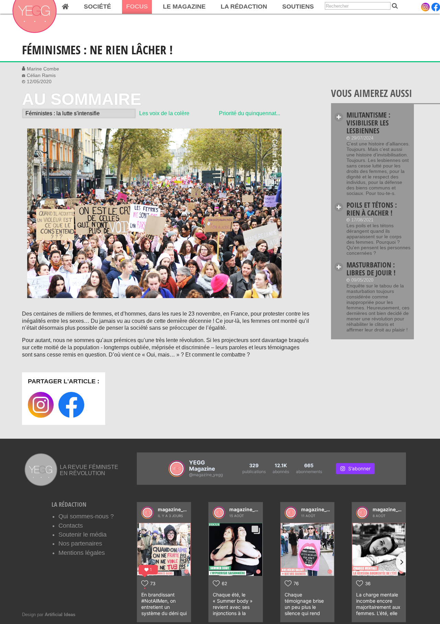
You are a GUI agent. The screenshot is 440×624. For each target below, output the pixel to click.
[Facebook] (435, 7)
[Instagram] (425, 7)
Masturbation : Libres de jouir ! (371, 268)
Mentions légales (81, 552)
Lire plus (338, 117)
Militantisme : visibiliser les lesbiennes (368, 122)
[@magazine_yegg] (177, 468)
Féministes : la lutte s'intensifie (62, 113)
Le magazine (184, 6)
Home (65, 6)
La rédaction (244, 6)
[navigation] (159, 7)
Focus (137, 6)
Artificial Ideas (60, 614)
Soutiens (298, 6)
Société (97, 6)
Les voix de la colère (164, 113)
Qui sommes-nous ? (86, 516)
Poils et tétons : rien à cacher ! (371, 209)
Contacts (70, 525)
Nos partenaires (80, 543)
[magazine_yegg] (147, 512)
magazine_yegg (176, 509)
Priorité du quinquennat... (249, 113)
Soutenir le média (82, 534)
